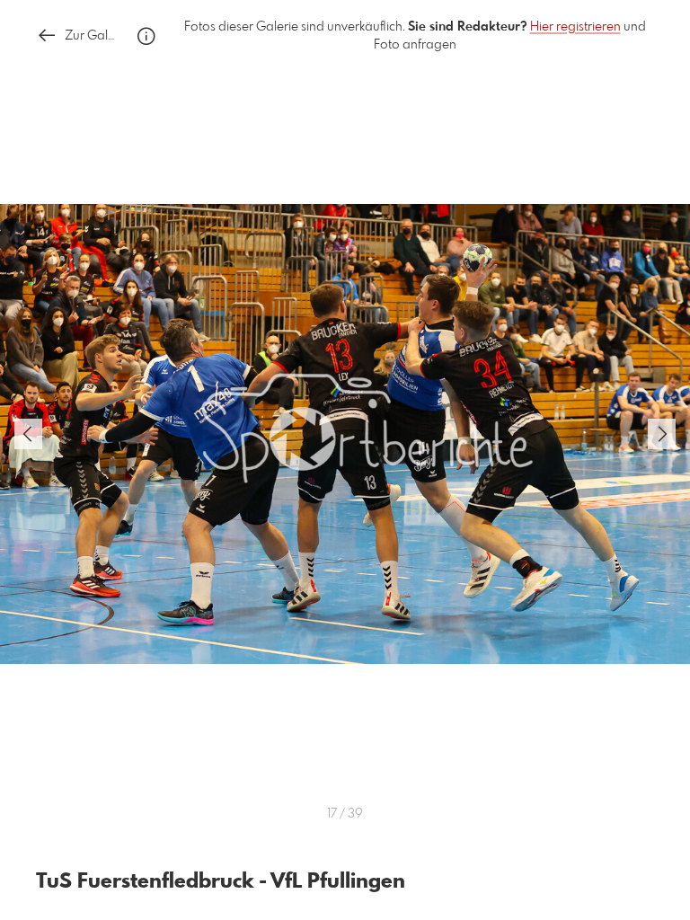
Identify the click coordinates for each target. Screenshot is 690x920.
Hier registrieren (575, 27)
